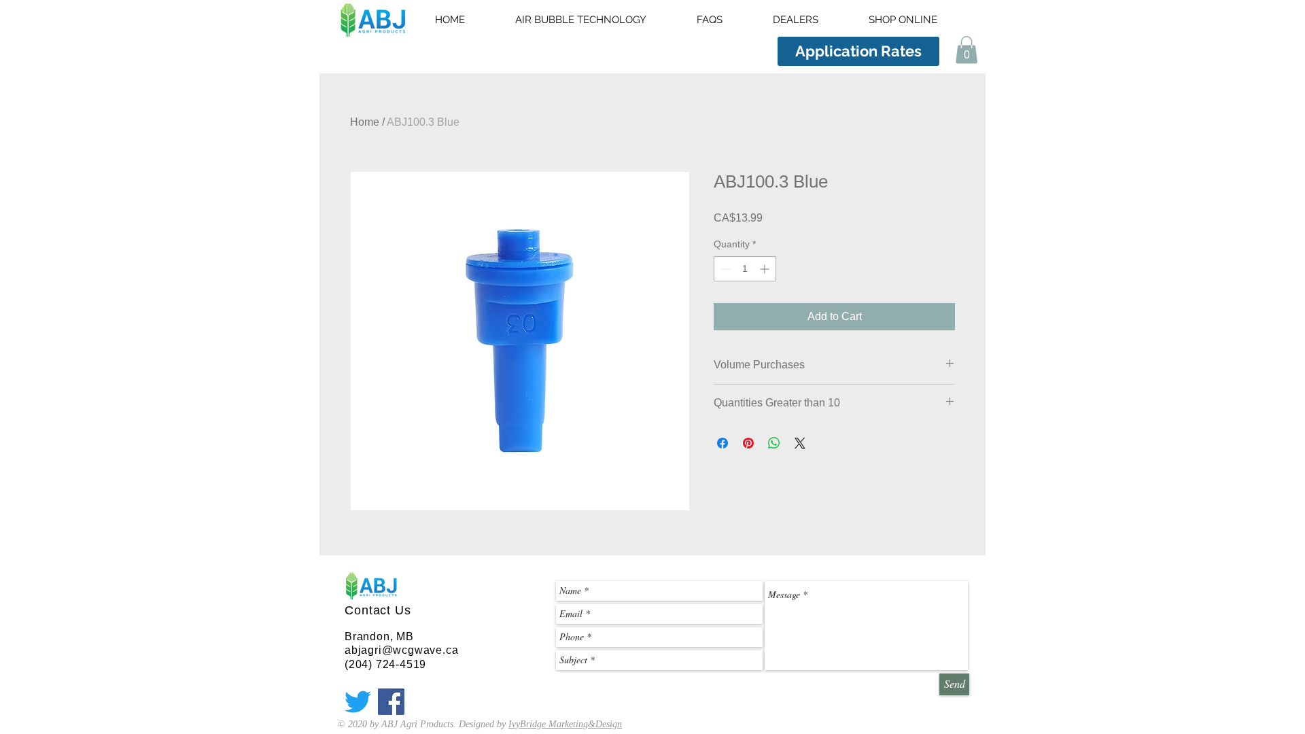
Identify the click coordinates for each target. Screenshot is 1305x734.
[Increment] (765, 269)
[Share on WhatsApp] (774, 443)
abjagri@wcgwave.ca (401, 650)
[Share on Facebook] (722, 443)
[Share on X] (800, 443)
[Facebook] (391, 701)
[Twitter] (358, 701)
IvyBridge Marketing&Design (565, 724)
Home (364, 122)
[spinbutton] (745, 269)
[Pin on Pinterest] (748, 443)
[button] (966, 50)
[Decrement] (724, 269)
